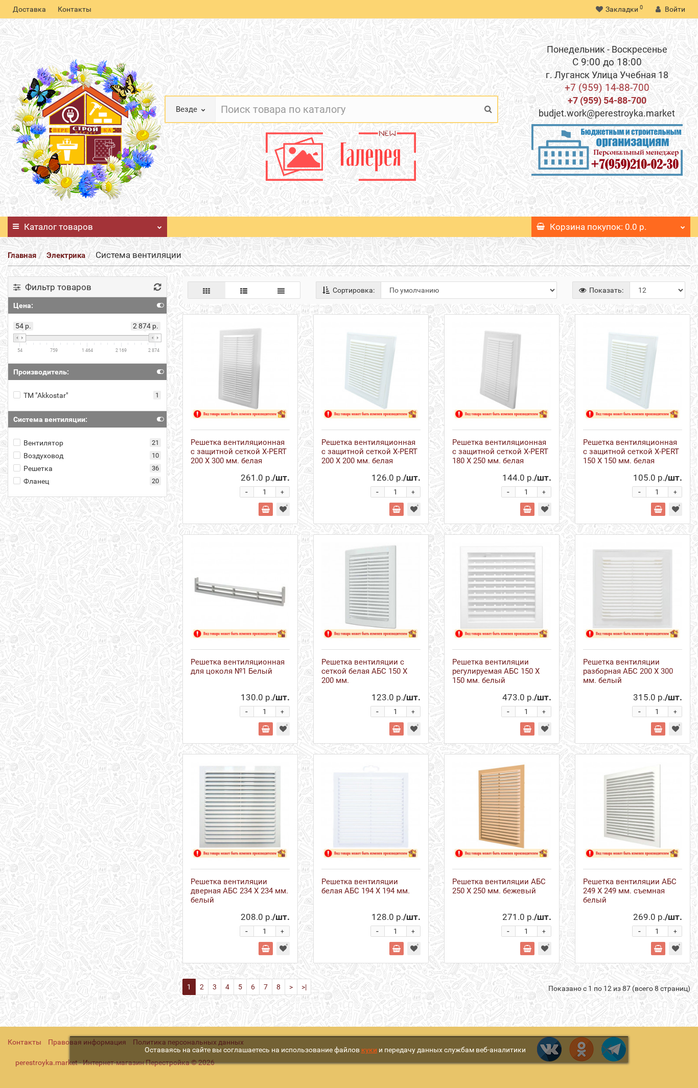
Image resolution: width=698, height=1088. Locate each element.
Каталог (58, 227)
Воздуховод (43, 456)
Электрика (65, 255)
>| (304, 987)
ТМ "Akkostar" (46, 395)
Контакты (74, 9)
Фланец (36, 481)
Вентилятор (43, 443)
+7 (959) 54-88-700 (607, 100)
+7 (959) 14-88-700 (607, 87)
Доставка (29, 9)
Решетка (38, 468)
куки (369, 1050)
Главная (22, 255)
